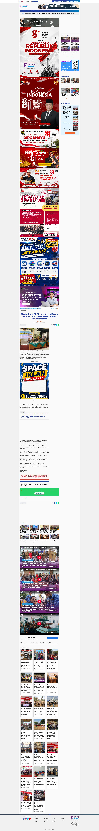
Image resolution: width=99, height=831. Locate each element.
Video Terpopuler (65, 35)
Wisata (59, 10)
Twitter (28, 820)
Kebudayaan (32, 10)
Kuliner (54, 13)
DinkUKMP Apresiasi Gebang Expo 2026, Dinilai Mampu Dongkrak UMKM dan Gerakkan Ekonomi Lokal (74, 85)
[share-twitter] (56, 325)
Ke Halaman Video (70, 57)
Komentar (23, 324)
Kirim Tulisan (35, 1)
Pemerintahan (71, 13)
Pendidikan (44, 10)
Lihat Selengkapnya (70, 132)
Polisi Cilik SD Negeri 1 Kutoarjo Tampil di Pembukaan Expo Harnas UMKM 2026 (67, 117)
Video (23, 13)
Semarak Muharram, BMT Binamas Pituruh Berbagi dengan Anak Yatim (74, 43)
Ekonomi (27, 10)
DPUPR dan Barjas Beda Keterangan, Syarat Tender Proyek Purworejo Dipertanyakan (25, 663)
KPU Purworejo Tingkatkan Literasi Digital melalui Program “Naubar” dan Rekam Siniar (52, 781)
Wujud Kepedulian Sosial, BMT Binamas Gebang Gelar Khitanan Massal (65, 53)
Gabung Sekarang (39, 493)
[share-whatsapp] (58, 325)
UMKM (55, 10)
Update (53, 275)
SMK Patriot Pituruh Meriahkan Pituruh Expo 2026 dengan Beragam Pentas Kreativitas (26, 711)
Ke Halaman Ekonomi (70, 98)
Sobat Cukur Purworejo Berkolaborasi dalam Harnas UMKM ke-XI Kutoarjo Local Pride (52, 711)
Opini (59, 13)
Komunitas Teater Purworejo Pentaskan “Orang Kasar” (65, 43)
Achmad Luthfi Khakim (31, 13)
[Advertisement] (54, 344)
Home (22, 1)
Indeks (22, 10)
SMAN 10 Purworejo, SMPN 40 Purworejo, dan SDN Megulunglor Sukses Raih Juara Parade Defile (67, 107)
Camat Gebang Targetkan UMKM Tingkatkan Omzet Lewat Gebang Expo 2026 (64, 94)
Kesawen (49, 13)
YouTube (30, 820)
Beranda (23, 642)
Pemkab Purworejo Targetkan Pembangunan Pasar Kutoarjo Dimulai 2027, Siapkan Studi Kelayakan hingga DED (65, 85)
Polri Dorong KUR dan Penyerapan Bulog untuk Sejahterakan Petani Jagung (34, 485)
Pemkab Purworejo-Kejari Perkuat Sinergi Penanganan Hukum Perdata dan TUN (66, 1)
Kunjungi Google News (52, 637)
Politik (50, 642)
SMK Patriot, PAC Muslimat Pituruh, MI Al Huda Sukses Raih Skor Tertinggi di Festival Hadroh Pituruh (67, 122)
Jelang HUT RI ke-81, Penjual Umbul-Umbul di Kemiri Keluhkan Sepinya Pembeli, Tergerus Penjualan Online (75, 94)
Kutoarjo (39, 642)
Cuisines (39, 13)
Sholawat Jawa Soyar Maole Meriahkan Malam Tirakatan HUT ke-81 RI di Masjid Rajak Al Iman (67, 112)
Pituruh (34, 642)
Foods (44, 13)
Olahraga (39, 10)
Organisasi (64, 13)
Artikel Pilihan (65, 76)
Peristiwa (50, 10)
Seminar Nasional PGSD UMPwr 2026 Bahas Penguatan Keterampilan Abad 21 (75, 53)
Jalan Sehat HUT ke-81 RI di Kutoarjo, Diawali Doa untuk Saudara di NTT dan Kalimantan (26, 687)
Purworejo (29, 642)
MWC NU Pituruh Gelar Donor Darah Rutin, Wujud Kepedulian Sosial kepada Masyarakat (39, 781)
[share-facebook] (55, 325)
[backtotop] (49, 815)
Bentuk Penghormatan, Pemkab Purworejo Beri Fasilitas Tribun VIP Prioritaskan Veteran (67, 128)
